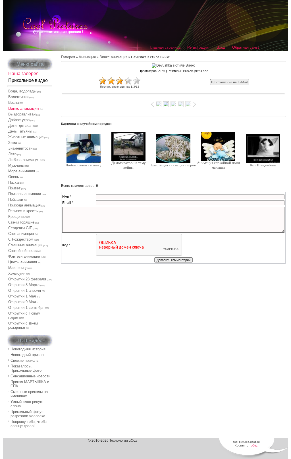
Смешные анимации (25, 245)
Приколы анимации (24, 194)
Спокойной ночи (22, 251)
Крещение (17, 216)
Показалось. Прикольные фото (26, 368)
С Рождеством (20, 239)
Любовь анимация (23, 160)
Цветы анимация (22, 262)
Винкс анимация (23, 108)
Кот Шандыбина (263, 165)
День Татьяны (20, 131)
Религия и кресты (23, 211)
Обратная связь (245, 47)
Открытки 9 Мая (22, 302)
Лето (12, 154)
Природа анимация (24, 205)
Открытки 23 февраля (27, 279)
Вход (221, 47)
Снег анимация (21, 233)
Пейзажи (15, 199)
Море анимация (21, 171)
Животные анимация (25, 137)
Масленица (18, 268)
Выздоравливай (22, 114)
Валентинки (18, 97)
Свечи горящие (21, 222)
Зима (12, 142)
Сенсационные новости (30, 376)
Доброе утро (19, 120)
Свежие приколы (25, 360)
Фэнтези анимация (24, 256)
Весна (13, 102)
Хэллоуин (16, 273)
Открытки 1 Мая (22, 296)
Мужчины (16, 165)
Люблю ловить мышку (83, 165)
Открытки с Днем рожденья (23, 325)
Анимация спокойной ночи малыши (218, 165)
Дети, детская (20, 125)
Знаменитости (20, 148)
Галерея (68, 57)
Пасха (13, 182)
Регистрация (198, 47)
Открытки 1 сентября (26, 307)
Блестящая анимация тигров (173, 165)
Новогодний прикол (27, 355)
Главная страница (165, 47)
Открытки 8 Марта (24, 285)
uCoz (254, 445)
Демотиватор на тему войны (128, 165)
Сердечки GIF (20, 228)
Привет (14, 188)
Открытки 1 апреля (24, 290)
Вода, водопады (22, 91)
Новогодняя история (28, 349)
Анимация (87, 57)
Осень (13, 177)
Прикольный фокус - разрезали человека (28, 414)
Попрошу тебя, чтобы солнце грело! (29, 423)
